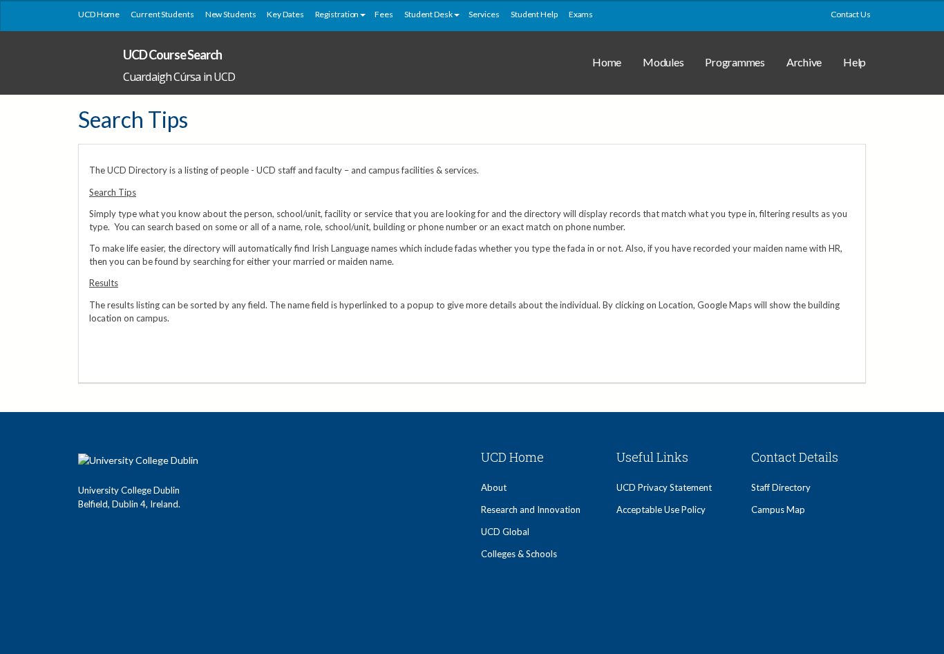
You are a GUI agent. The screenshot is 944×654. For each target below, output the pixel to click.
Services (484, 14)
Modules (663, 61)
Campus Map (778, 509)
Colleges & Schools (519, 553)
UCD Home (99, 14)
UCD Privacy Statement (664, 487)
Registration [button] (337, 14)
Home (606, 61)
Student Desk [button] (428, 14)
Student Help (534, 14)
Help (854, 61)
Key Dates (285, 14)
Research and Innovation (530, 509)
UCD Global (505, 531)
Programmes (735, 61)
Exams (581, 14)
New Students (230, 14)
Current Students (162, 14)
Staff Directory (781, 487)
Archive (804, 61)
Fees (384, 14)
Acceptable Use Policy (661, 509)
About (494, 487)
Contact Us (851, 14)
